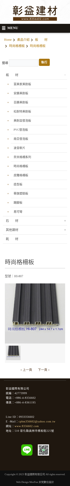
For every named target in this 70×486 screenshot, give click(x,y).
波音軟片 (19, 147)
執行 (44, 62)
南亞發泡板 (21, 138)
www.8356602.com (27, 426)
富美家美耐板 (22, 84)
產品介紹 (23, 39)
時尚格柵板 (17, 45)
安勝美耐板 (21, 93)
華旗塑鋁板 (21, 193)
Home (8, 39)
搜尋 (5, 63)
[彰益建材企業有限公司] (43, 449)
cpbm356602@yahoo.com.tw (37, 421)
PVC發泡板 (21, 129)
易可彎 (18, 211)
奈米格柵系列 (22, 157)
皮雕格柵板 (21, 175)
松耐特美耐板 (22, 111)
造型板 (18, 184)
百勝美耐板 (21, 102)
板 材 (41, 39)
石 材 (12, 220)
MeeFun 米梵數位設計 (41, 482)
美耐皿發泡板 (22, 120)
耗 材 (12, 239)
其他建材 (12, 229)
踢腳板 (18, 202)
